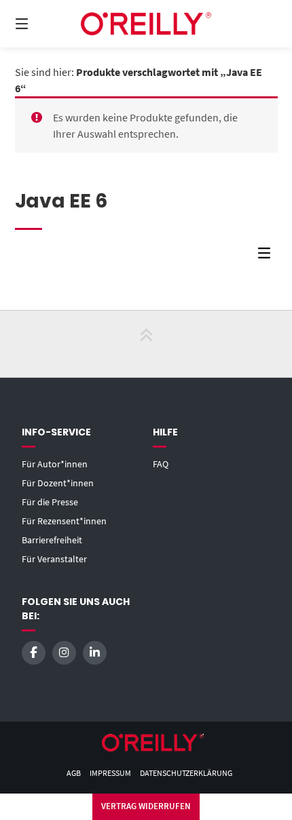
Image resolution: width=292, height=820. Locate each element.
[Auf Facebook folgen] (33, 653)
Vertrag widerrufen (146, 806)
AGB (74, 773)
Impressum (110, 773)
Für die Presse (50, 502)
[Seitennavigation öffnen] (41, 23)
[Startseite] (146, 23)
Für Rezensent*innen (64, 521)
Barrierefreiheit (52, 540)
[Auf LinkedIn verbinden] (95, 653)
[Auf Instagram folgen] (64, 653)
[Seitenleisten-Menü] (267, 256)
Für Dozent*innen (58, 483)
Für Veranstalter (54, 559)
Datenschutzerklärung (186, 773)
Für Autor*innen (55, 464)
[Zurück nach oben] (146, 343)
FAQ (160, 464)
